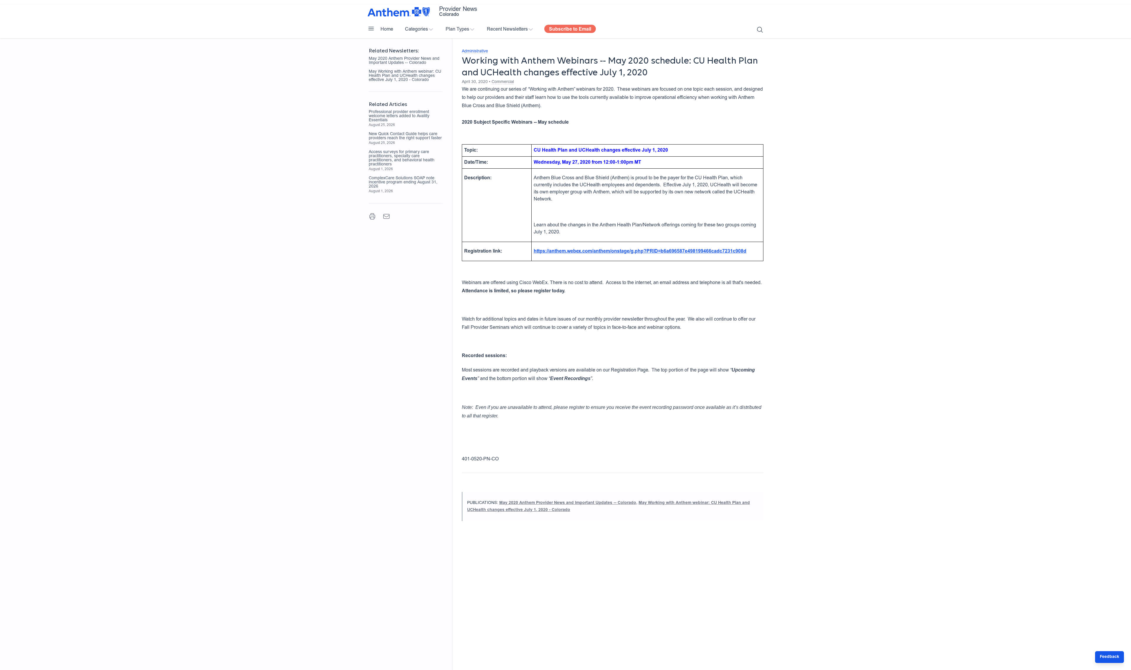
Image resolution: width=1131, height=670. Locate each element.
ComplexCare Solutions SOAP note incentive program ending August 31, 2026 (403, 182)
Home (387, 29)
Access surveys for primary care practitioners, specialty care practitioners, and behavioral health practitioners (401, 158)
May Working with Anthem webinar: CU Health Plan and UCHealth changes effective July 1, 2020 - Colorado (405, 76)
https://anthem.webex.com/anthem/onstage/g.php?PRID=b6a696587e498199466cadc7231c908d (640, 251)
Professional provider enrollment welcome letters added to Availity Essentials (399, 116)
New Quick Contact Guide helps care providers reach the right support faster (405, 136)
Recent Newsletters (507, 29)
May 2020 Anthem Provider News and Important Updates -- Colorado (404, 61)
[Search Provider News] (759, 29)
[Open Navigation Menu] (371, 28)
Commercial (503, 82)
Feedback (1109, 657)
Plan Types (457, 29)
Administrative (475, 51)
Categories (416, 29)
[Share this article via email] (386, 216)
